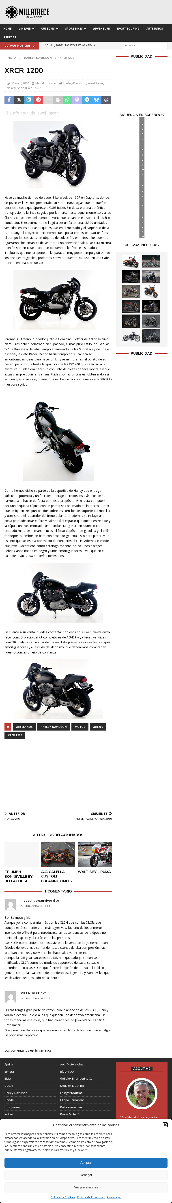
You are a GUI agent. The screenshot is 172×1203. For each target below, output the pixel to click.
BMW (7, 1078)
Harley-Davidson (74, 83)
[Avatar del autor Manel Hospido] (141, 1105)
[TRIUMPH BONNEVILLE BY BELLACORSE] (21, 854)
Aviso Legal (114, 1197)
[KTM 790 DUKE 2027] (151, 291)
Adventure (101, 28)
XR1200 (98, 727)
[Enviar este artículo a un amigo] (48, 100)
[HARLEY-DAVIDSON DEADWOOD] (131, 276)
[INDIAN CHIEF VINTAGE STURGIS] (131, 261)
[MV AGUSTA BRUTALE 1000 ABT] (131, 306)
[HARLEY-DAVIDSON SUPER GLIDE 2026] (151, 306)
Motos (80, 727)
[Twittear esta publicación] (19, 100)
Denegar (86, 1175)
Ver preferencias (86, 1187)
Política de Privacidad (91, 1197)
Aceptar (86, 1162)
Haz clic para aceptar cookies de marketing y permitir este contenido (143, 177)
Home (7, 28)
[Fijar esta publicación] (38, 100)
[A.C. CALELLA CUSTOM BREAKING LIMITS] (58, 854)
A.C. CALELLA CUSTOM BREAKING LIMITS (56, 876)
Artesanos (154, 28)
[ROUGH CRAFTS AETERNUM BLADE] (151, 336)
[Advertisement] (58, 776)
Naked (11, 88)
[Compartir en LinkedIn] (29, 100)
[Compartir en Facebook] (9, 100)
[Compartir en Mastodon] (77, 100)
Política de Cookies (63, 1197)
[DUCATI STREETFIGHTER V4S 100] (131, 321)
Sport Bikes (74, 28)
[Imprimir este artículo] (57, 100)
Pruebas (10, 37)
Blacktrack (67, 1071)
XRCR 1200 (15, 735)
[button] (165, 1125)
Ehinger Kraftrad (71, 1093)
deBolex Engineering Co (76, 1078)
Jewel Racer (95, 83)
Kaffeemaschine (71, 1107)
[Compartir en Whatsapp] (67, 100)
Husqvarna (12, 1107)
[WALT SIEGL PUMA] (95, 854)
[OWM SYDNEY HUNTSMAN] (131, 336)
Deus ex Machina (72, 1086)
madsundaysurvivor (36, 900)
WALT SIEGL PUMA (94, 871)
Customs (48, 28)
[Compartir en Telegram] (87, 100)
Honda (9, 1100)
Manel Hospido (45, 83)
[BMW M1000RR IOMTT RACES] (151, 321)
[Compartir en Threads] (106, 100)
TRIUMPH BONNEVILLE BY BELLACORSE (18, 876)
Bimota (9, 1071)
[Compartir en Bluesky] (96, 100)
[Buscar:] (145, 45)
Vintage (25, 28)
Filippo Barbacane (72, 1100)
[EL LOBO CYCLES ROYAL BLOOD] (151, 261)
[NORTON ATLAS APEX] (151, 276)
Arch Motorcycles (71, 1064)
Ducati (8, 1086)
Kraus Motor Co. (71, 1114)
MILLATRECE (30, 993)
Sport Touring (128, 28)
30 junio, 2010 (20, 83)
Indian (8, 1114)
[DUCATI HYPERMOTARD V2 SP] (131, 291)
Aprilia (8, 1064)
